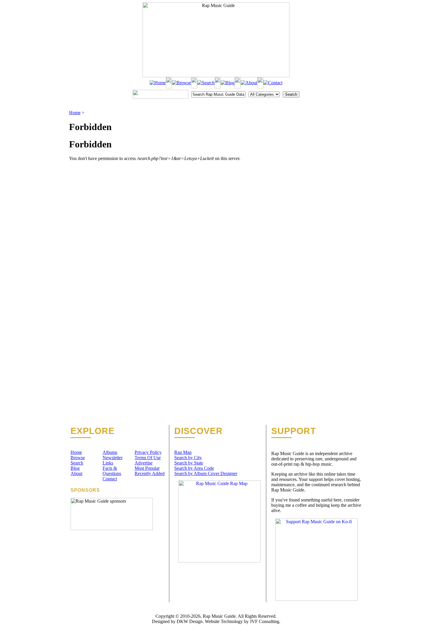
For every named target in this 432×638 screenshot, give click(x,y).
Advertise (144, 462)
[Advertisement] (332, 139)
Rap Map (183, 452)
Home (75, 112)
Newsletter (113, 457)
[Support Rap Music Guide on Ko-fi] (316, 599)
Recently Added (150, 473)
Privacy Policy (148, 452)
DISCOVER (198, 431)
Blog (75, 468)
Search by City (188, 457)
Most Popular (147, 468)
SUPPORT (293, 431)
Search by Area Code (194, 468)
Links (108, 462)
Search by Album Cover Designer (205, 473)
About (76, 473)
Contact (110, 478)
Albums (110, 452)
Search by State (188, 462)
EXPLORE (93, 431)
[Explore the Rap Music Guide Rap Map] (219, 560)
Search (77, 462)
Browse (78, 457)
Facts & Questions (112, 471)
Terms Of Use (148, 457)
